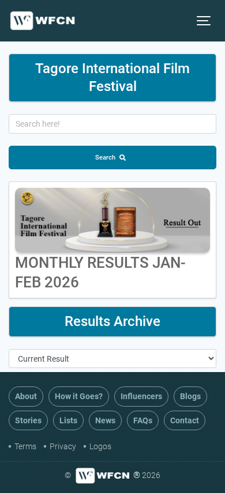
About (26, 396)
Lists (68, 420)
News (105, 420)
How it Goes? (79, 396)
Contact (184, 420)
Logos (100, 446)
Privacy (63, 446)
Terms (25, 446)
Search (105, 157)
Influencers (141, 396)
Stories (28, 420)
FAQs (142, 420)
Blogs (190, 396)
